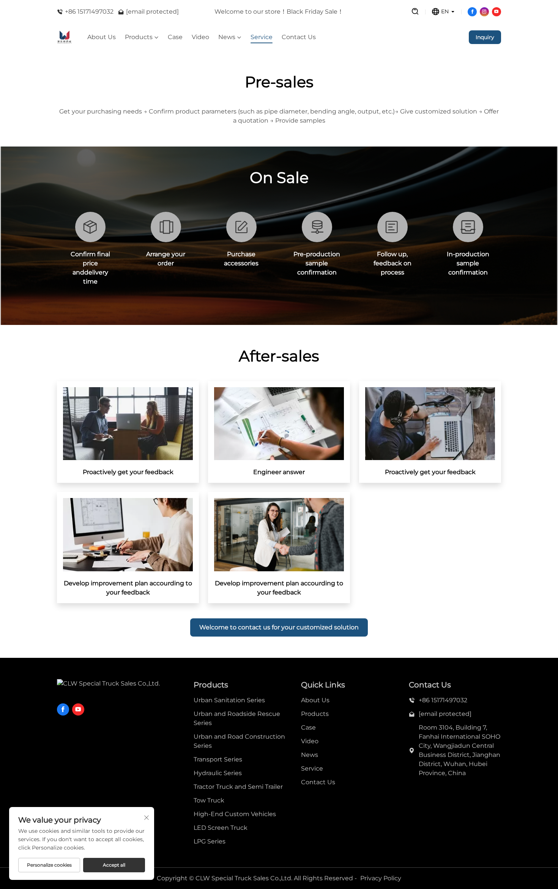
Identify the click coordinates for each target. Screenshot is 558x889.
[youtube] (496, 11)
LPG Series (209, 841)
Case (175, 37)
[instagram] (484, 11)
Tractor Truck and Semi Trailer (238, 786)
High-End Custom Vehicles (235, 814)
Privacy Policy (380, 878)
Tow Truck (209, 800)
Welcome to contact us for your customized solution (279, 627)
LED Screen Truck (220, 827)
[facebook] (472, 11)
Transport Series (218, 759)
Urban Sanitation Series (229, 700)
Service (262, 37)
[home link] (64, 37)
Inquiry (485, 37)
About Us (101, 37)
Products (139, 37)
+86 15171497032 (89, 11)
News (226, 37)
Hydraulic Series (218, 773)
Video (200, 37)
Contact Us (299, 37)
